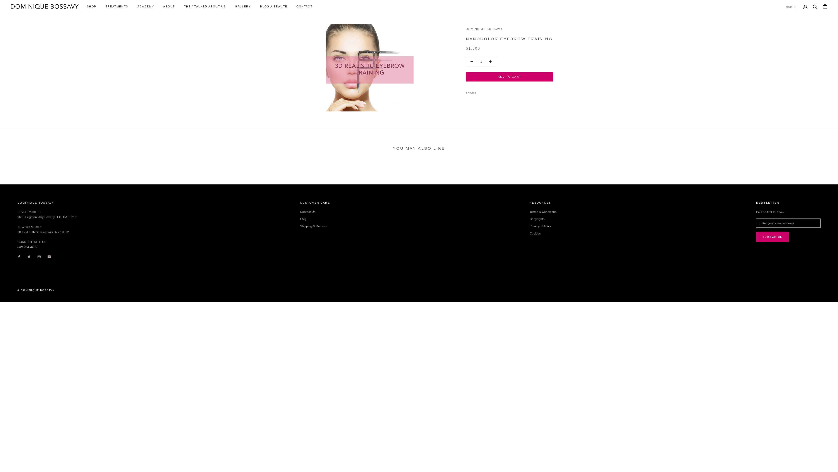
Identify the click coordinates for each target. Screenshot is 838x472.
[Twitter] (486, 91)
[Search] (815, 6)
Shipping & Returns (313, 226)
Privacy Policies (540, 226)
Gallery (243, 6)
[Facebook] (480, 91)
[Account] (805, 6)
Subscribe (772, 236)
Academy (145, 6)
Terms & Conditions (543, 211)
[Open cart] (825, 6)
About (169, 6)
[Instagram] (39, 256)
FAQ (303, 219)
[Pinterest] (492, 91)
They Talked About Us (205, 6)
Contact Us (307, 211)
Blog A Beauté (273, 6)
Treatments (117, 6)
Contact (304, 6)
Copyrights (537, 219)
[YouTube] (49, 256)
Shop (91, 6)
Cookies (535, 233)
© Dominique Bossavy (36, 290)
